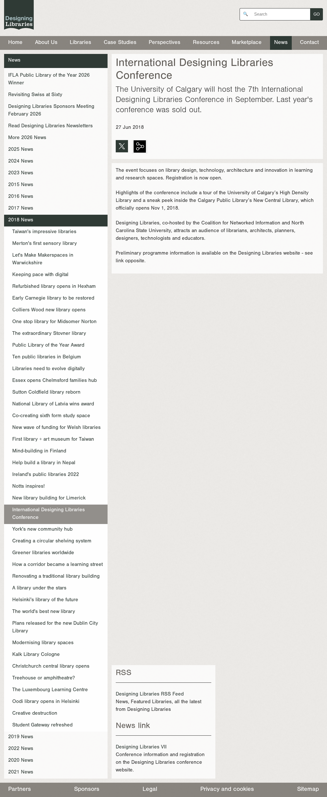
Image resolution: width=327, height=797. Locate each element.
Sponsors (86, 790)
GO (316, 14)
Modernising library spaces (43, 643)
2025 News (20, 150)
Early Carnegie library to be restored (53, 298)
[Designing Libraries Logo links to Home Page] (19, 16)
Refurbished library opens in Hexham (54, 287)
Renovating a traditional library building (56, 576)
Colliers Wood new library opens (49, 310)
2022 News (20, 749)
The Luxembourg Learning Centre (50, 690)
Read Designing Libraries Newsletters (50, 126)
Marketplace (247, 43)
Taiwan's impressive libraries (44, 232)
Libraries (80, 43)
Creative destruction (34, 713)
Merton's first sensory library (44, 244)
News (281, 43)
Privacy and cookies (227, 790)
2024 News (20, 161)
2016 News (20, 197)
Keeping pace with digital (40, 275)
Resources (206, 43)
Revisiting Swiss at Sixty (35, 95)
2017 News (20, 208)
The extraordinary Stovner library (49, 334)
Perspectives (164, 43)
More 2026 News (27, 138)
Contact (309, 43)
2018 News (20, 220)
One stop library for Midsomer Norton (54, 322)
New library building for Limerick (49, 498)
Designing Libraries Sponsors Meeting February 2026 (51, 111)
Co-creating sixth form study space (51, 416)
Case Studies (120, 43)
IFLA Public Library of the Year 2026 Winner (49, 79)
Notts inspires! (28, 486)
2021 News (20, 772)
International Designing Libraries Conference (48, 514)
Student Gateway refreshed (42, 725)
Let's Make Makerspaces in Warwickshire (42, 259)
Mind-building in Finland (39, 451)
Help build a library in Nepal (43, 463)
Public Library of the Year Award (48, 345)
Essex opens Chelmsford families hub (54, 381)
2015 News (20, 185)
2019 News (20, 737)
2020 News (20, 761)
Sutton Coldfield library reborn (46, 392)
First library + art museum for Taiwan (53, 439)
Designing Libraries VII (141, 747)
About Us (46, 43)
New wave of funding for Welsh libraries (56, 428)
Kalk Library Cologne (36, 655)
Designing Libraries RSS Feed (150, 694)
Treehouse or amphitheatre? (43, 678)
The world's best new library (43, 612)
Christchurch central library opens (50, 666)
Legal (150, 790)
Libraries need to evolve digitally (48, 369)
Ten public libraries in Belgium (46, 357)
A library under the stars (39, 588)
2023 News (20, 173)
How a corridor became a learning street (57, 565)
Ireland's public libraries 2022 (45, 475)
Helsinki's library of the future (45, 600)
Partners (19, 790)
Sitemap (308, 790)
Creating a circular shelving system (51, 541)
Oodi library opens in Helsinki (45, 702)
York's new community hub (42, 529)
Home (15, 43)
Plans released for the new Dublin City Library (55, 627)
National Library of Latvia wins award (53, 404)
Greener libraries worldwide (43, 553)
